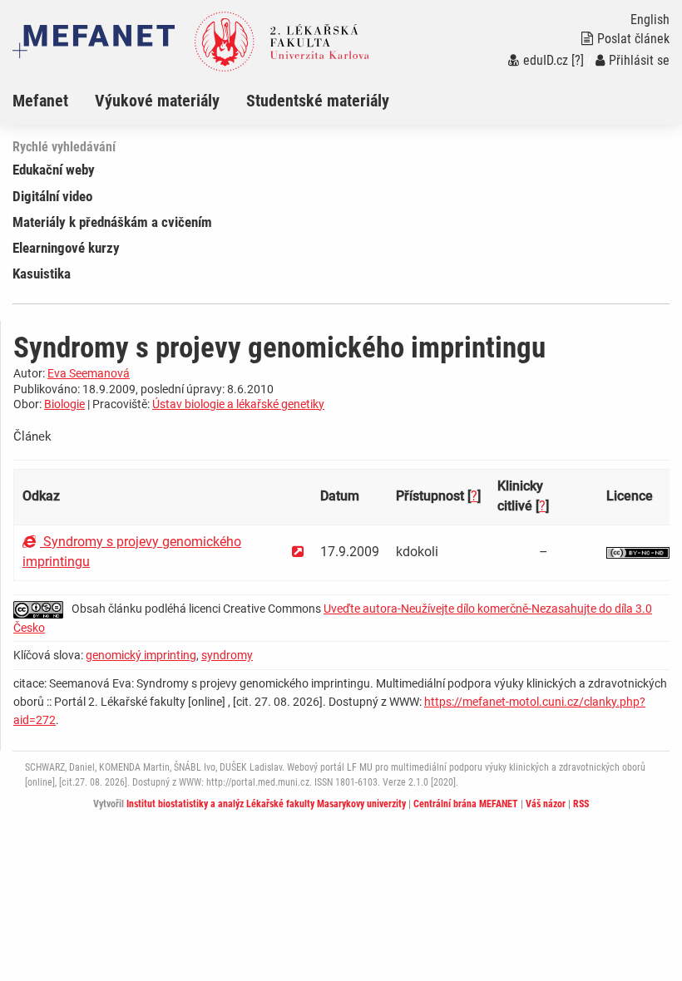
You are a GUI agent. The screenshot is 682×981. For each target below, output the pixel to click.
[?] (577, 60)
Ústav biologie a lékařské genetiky (238, 404)
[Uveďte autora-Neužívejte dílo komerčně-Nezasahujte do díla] (638, 552)
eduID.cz (545, 60)
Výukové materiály (157, 101)
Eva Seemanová (88, 373)
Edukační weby (53, 169)
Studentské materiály (317, 101)
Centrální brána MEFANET (465, 804)
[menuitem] (53, 100)
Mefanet (40, 101)
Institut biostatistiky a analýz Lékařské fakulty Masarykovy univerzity (266, 804)
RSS (581, 804)
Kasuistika (41, 273)
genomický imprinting (141, 655)
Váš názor (546, 804)
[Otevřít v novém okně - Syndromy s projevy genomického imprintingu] (298, 552)
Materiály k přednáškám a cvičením (112, 222)
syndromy (227, 655)
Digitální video (52, 196)
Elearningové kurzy (66, 247)
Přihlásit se (639, 60)
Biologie (64, 404)
